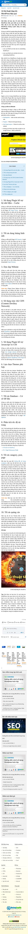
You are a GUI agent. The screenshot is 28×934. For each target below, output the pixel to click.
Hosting (4, 897)
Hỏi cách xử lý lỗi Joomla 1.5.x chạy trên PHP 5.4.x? (12, 834)
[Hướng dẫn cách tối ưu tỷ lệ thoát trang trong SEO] (14, 725)
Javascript (5, 876)
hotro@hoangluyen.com (16, 915)
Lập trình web (6, 881)
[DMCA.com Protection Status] (14, 921)
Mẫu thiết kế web (6, 892)
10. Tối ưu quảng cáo (7, 194)
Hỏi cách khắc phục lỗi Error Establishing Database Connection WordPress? (11, 826)
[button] (6, 5)
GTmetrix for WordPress (9, 447)
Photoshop (18, 868)
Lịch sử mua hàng (7, 855)
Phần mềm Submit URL (8, 701)
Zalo (17, 855)
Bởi (2, 15)
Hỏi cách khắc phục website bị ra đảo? (14, 657)
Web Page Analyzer (7, 124)
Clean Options (8, 283)
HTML (4, 871)
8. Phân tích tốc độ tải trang (9, 189)
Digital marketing (18, 844)
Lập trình (3, 865)
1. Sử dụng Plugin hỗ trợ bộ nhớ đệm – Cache (13, 170)
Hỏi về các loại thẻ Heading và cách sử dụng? (19, 658)
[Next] (25, 656)
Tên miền (5, 902)
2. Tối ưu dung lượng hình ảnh (10, 172)
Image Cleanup (11, 262)
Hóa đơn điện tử (20, 892)
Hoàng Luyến (6, 15)
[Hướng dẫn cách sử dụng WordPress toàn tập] (14, 682)
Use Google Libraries (11, 352)
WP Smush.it (18, 239)
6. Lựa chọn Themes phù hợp (9, 184)
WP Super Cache (13, 210)
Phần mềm (18, 902)
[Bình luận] (15, 15)
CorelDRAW (19, 878)
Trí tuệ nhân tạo (19, 899)
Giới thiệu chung (5, 844)
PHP (4, 868)
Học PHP (3, 653)
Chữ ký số (18, 894)
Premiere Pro (19, 873)
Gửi (22, 632)
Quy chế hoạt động (7, 850)
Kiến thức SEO (5, 741)
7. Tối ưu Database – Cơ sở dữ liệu (11, 186)
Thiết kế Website (5, 886)
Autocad (18, 881)
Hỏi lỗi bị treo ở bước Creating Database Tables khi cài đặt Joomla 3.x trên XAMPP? (13, 709)
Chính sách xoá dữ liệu (8, 860)
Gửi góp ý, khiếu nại (7, 857)
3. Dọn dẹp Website (7, 175)
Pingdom (5, 121)
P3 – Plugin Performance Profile (10, 450)
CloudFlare (7, 331)
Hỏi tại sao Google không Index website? (9, 657)
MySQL (4, 878)
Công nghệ (17, 886)
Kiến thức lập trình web (7, 696)
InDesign (18, 876)
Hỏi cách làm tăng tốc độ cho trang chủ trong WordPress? (12, 830)
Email (17, 860)
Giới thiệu (5, 847)
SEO (17, 847)
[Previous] (2, 656)
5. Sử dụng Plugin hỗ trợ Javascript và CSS (13, 181)
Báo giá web (5, 889)
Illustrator (18, 871)
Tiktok (17, 852)
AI (16, 889)
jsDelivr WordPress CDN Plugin (16, 357)
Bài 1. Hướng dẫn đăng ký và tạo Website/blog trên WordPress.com (13, 704)
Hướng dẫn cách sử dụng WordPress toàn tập (13, 693)
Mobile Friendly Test (7, 782)
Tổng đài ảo (18, 897)
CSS (4, 873)
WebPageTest (6, 117)
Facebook (18, 850)
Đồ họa (16, 865)
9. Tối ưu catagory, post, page (9, 191)
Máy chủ (5, 899)
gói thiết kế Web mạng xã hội (19, 927)
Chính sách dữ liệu (7, 852)
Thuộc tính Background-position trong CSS (12, 789)
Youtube (18, 857)
